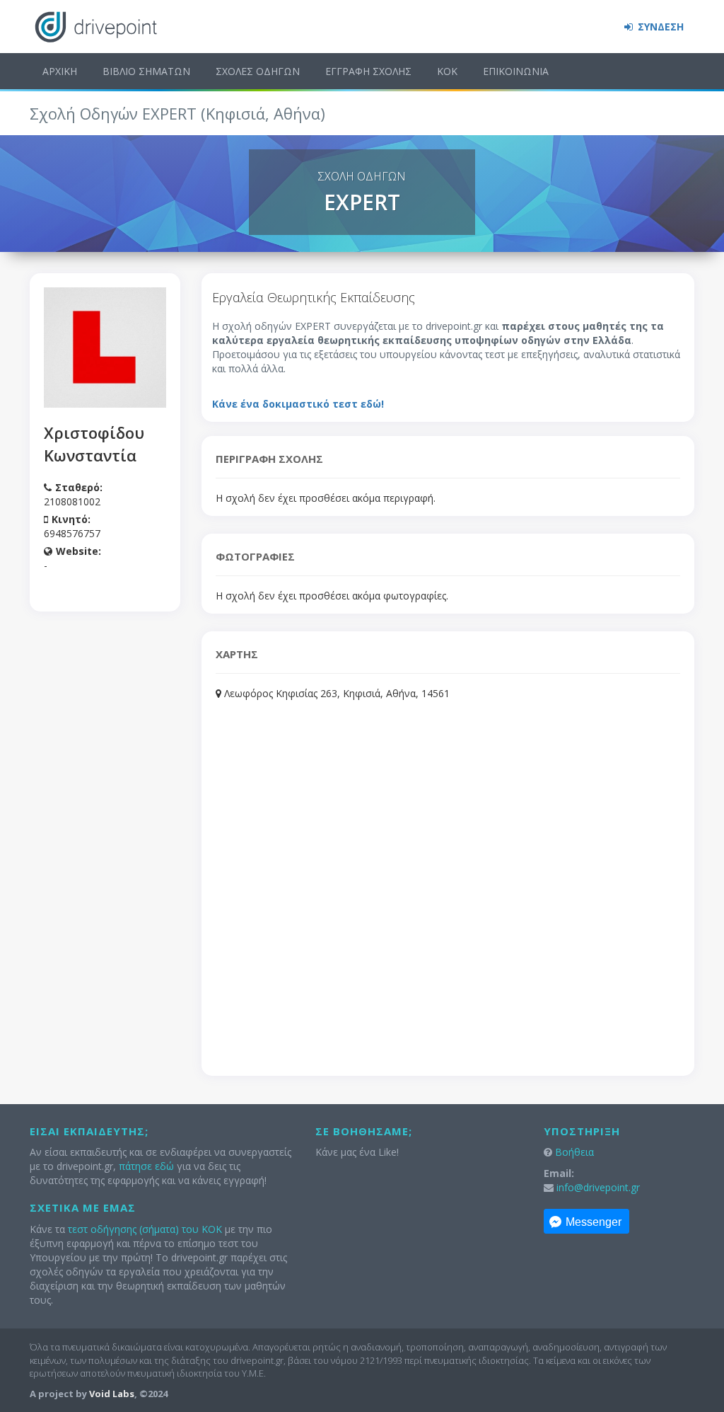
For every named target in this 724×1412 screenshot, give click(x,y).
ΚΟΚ (447, 71)
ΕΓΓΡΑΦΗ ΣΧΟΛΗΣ (368, 71)
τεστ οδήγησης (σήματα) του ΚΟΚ (145, 1229)
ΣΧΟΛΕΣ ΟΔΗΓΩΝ (258, 71)
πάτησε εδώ (146, 1166)
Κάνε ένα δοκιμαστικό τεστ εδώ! (298, 404)
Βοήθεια (574, 1152)
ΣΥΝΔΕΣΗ (659, 26)
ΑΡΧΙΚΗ (59, 71)
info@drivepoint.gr (598, 1187)
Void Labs (111, 1393)
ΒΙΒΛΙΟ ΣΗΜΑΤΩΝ (146, 71)
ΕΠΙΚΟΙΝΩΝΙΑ (516, 71)
